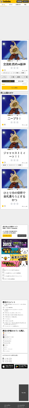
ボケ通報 (12, 76)
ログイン (26, 1)
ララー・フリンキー (9, 349)
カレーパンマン (8, 332)
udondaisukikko (8, 341)
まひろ (6, 335)
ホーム (3, 4)
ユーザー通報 (25, 76)
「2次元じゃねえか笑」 (9, 320)
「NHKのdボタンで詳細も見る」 (11, 316)
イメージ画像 (15, 72)
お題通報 (18, 76)
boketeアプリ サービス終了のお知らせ (10, 269)
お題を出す (18, 4)
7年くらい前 (24, 70)
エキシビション (6, 72)
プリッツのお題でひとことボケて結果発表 (11, 272)
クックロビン (7, 351)
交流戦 (22, 72)
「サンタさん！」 (8, 318)
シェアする (3, 76)
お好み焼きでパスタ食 (9, 337)
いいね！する (8, 358)
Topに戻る (24, 392)
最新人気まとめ (21, 406)
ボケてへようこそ (22, 235)
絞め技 (4, 165)
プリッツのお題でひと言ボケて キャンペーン (12, 275)
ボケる (10, 4)
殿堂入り (6, 406)
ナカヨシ (6, 345)
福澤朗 (19, 165)
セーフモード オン (7, 235)
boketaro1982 (7, 343)
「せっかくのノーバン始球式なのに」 (12, 326)
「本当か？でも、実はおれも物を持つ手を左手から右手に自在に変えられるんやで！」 (15, 323)
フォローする (8, 360)
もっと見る (14, 87)
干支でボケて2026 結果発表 (8, 278)
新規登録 (19, 1)
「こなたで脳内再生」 (8, 307)
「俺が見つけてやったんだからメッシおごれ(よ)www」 (13, 310)
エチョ (6, 347)
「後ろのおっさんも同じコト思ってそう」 (12, 312)
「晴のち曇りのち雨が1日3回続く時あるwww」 (14, 314)
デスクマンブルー (8, 339)
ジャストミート (12, 165)
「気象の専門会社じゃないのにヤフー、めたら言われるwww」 (15, 305)
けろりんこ (24, 83)
